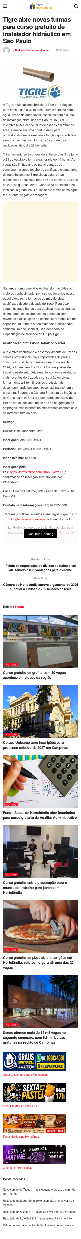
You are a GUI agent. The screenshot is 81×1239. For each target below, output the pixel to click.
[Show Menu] (5, 6)
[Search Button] (76, 6)
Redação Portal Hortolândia (32, 50)
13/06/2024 (62, 50)
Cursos (11, 664)
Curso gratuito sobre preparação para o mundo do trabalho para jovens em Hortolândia (35, 887)
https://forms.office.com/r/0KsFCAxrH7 (36, 472)
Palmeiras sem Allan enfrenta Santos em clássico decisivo (39, 1225)
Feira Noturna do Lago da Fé (21, 1106)
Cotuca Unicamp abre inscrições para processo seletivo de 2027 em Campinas (35, 745)
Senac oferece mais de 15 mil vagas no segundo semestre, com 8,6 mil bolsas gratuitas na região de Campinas (34, 1037)
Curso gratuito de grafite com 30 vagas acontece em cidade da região (34, 675)
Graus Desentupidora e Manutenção (25, 1074)
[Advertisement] (40, 241)
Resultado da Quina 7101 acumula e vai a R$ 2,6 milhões (39, 1212)
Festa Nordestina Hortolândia (21, 1136)
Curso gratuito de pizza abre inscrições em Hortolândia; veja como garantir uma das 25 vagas (38, 962)
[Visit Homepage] (40, 6)
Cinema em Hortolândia (17, 1167)
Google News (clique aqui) (28, 519)
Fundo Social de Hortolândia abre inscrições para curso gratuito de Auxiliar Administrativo (40, 815)
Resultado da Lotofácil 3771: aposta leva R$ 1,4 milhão (37, 1218)
